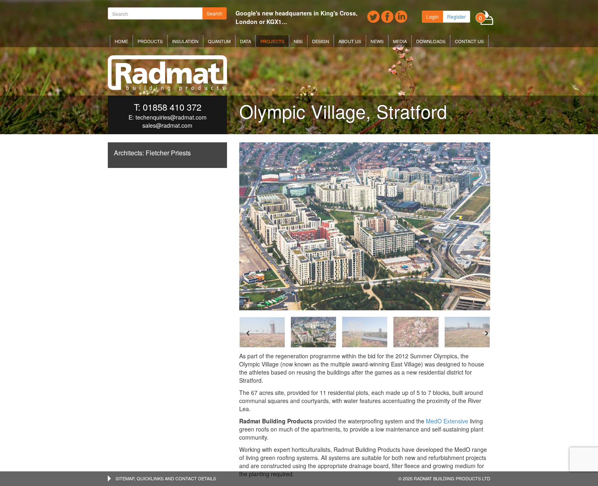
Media (400, 41)
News (377, 41)
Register (456, 16)
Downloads (430, 41)
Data (245, 41)
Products (150, 41)
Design (320, 41)
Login (432, 16)
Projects (272, 41)
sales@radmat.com (167, 125)
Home (121, 41)
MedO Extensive (447, 421)
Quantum (219, 41)
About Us (349, 41)
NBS (298, 41)
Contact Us (469, 41)
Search (215, 13)
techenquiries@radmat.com (171, 117)
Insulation (185, 41)
